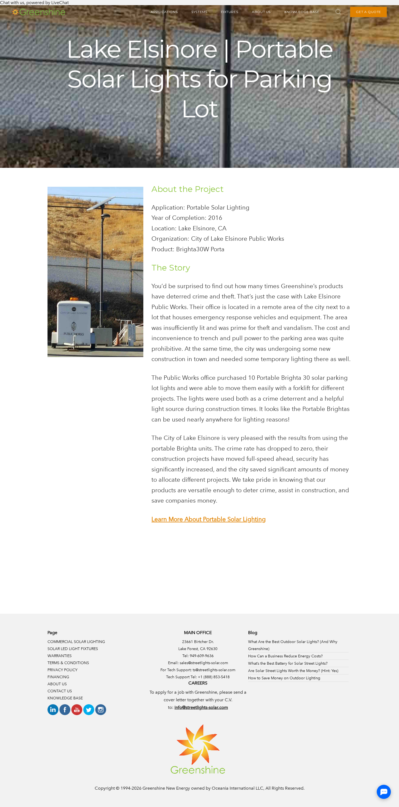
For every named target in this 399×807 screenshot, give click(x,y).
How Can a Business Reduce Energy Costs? (285, 656)
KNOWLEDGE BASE (301, 12)
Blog (252, 632)
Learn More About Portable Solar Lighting (208, 519)
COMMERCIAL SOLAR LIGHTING (76, 641)
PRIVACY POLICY (62, 669)
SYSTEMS (199, 12)
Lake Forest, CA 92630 (197, 648)
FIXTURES (229, 12)
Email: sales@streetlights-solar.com (198, 662)
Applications (164, 12)
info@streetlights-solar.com (201, 707)
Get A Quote (368, 12)
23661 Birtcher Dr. (198, 641)
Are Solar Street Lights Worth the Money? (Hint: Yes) (293, 670)
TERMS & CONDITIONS (68, 662)
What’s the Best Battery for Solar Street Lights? (288, 663)
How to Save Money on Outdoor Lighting (284, 678)
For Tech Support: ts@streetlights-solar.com (197, 669)
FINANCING (58, 676)
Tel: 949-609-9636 (198, 655)
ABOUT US (261, 12)
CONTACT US (59, 691)
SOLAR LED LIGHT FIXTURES (72, 648)
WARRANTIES (59, 655)
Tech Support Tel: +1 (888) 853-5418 (198, 676)
